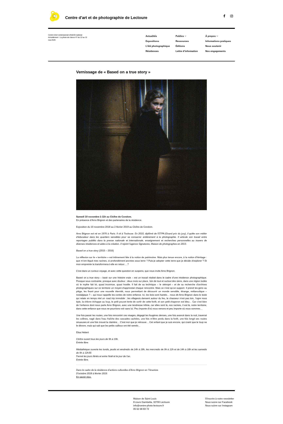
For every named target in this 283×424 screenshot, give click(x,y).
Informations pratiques (218, 41)
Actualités (151, 36)
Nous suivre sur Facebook (218, 402)
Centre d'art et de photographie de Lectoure (106, 17)
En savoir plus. (83, 377)
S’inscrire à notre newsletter (219, 398)
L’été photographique (158, 46)
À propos (210, 36)
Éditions (180, 46)
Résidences (152, 51)
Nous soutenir (213, 46)
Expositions (152, 41)
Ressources (182, 41)
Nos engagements (215, 51)
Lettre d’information (187, 51)
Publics (180, 36)
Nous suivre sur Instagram (219, 405)
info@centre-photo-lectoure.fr (148, 405)
